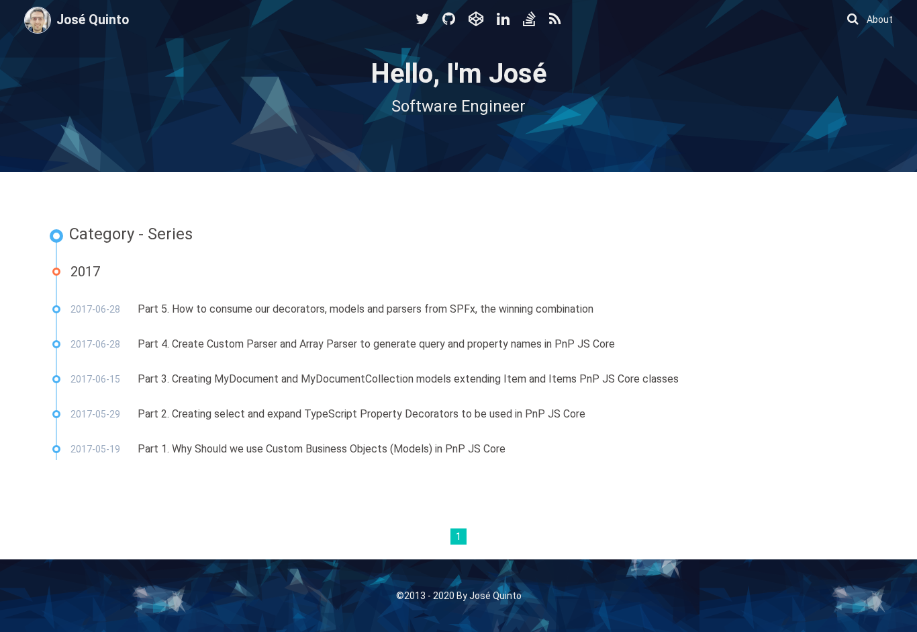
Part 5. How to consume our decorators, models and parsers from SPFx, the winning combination (365, 309)
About (880, 19)
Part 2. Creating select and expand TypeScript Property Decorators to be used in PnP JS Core (361, 413)
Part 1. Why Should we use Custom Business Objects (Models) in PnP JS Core (321, 448)
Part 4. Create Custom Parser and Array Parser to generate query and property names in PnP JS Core (376, 344)
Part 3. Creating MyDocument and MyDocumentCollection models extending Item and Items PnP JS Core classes (408, 378)
